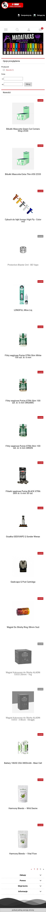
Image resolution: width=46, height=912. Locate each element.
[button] (6, 29)
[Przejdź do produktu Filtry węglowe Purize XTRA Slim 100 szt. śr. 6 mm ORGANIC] (23, 385)
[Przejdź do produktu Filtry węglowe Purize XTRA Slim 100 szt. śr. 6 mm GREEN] (23, 430)
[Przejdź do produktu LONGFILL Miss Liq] (23, 294)
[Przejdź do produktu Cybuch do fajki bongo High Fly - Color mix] (23, 204)
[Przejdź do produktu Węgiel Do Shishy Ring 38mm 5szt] (23, 611)
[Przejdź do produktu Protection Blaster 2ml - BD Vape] (23, 249)
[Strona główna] (12, 5)
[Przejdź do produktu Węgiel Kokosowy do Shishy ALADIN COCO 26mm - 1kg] (23, 657)
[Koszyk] (40, 29)
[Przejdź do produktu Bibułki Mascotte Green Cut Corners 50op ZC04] (23, 113)
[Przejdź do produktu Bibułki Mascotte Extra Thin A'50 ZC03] (23, 159)
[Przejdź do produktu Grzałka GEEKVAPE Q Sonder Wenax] (23, 521)
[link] (8, 70)
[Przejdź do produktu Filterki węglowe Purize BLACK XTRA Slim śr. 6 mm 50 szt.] (23, 476)
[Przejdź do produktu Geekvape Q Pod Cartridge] (23, 566)
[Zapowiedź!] (23, 43)
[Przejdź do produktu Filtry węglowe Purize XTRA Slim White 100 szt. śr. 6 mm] (23, 340)
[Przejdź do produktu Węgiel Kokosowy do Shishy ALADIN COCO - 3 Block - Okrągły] (23, 702)
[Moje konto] (28, 29)
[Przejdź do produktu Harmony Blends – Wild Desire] (23, 793)
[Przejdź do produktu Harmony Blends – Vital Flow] (23, 838)
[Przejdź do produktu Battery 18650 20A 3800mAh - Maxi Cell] (23, 747)
